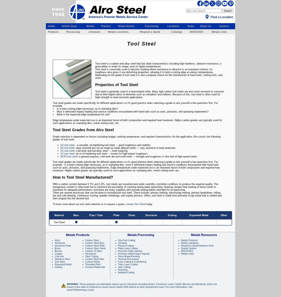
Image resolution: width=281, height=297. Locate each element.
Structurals (90, 253)
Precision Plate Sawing (130, 251)
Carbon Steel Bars (94, 243)
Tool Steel (60, 261)
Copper (59, 253)
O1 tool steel (67, 150)
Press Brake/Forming (129, 256)
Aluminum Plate (63, 245)
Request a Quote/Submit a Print (197, 245)
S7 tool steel (67, 153)
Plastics (106, 26)
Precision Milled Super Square (134, 253)
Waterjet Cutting (126, 272)
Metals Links (219, 32)
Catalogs (176, 32)
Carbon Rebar (92, 261)
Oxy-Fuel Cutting (126, 240)
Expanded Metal (63, 264)
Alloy (57, 240)
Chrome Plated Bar (95, 267)
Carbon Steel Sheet (95, 248)
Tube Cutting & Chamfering (132, 261)
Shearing (123, 270)
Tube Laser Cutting (128, 264)
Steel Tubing (91, 256)
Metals (91, 26)
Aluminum (60, 243)
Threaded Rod (92, 264)
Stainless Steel (62, 259)
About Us (205, 26)
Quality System (189, 248)
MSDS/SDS (196, 32)
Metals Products (189, 240)
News (191, 26)
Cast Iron (59, 256)
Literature (94, 32)
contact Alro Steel (135, 204)
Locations (173, 26)
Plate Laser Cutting (128, 248)
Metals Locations (118, 32)
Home (51, 26)
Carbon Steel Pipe (94, 259)
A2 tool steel (67, 145)
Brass (58, 248)
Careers (224, 26)
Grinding (122, 243)
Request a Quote (150, 32)
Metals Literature (189, 243)
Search (228, 10)
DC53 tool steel (68, 156)
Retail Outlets (126, 26)
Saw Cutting (124, 267)
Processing (151, 26)
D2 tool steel (67, 147)
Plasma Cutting (126, 245)
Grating (58, 267)
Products (53, 32)
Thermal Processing (128, 259)
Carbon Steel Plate (95, 245)
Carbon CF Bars (93, 251)
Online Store (69, 26)
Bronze (58, 251)
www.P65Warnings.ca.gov (80, 290)
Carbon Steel (92, 240)
